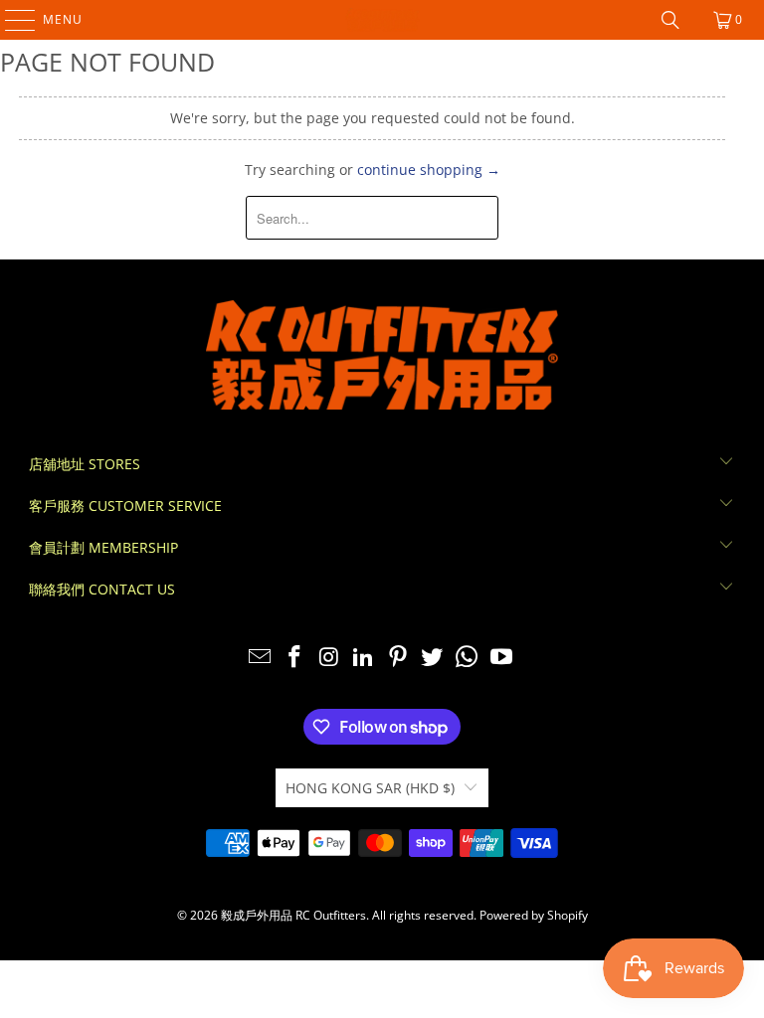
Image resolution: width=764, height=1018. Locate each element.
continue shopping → (428, 169)
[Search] (670, 20)
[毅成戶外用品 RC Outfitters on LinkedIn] (364, 657)
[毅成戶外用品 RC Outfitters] (382, 20)
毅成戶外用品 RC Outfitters (293, 915)
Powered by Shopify (533, 915)
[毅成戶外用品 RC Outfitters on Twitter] (433, 657)
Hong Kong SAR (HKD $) (370, 787)
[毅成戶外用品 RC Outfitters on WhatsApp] (467, 657)
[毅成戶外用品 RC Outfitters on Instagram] (329, 657)
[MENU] (10, 20)
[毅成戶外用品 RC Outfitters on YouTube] (502, 657)
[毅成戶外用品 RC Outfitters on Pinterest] (399, 657)
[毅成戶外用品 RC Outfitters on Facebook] (294, 657)
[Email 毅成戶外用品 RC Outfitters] (261, 657)
